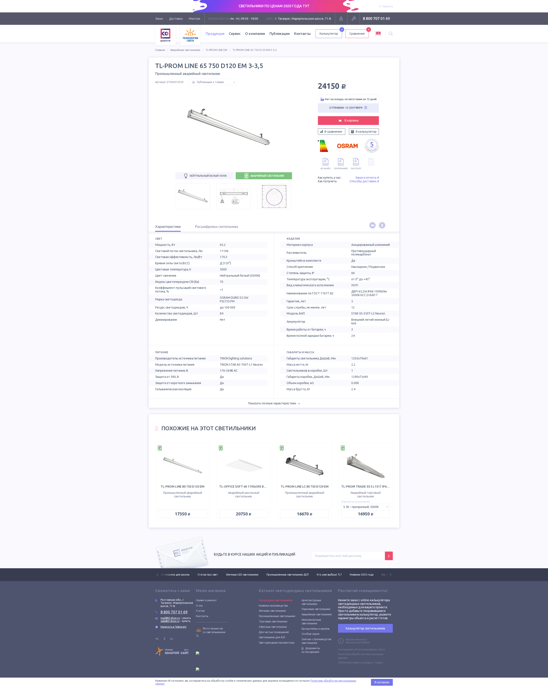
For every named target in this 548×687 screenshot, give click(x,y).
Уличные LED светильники (204, 574)
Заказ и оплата (365, 177)
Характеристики (168, 227)
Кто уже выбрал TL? (290, 574)
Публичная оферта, (350, 662)
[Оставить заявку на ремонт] (353, 18)
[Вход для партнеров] (341, 18)
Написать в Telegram (173, 626)
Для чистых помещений (274, 632)
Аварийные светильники (185, 50)
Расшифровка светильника (216, 227)
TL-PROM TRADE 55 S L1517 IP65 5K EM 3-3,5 (373, 486)
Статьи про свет (169, 574)
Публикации (280, 34)
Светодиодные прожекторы (277, 642)
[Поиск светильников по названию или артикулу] (391, 34)
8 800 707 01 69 (376, 18)
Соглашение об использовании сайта (361, 649)
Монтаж (194, 18)
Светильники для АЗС (272, 637)
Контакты (302, 34)
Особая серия (310, 633)
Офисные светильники (273, 626)
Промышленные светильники (277, 616)
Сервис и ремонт (206, 600)
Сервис (235, 34)
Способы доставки (363, 181)
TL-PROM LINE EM (216, 50)
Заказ (159, 18)
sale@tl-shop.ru (170, 621)
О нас (199, 605)
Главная (160, 50)
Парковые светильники (316, 609)
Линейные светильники (386, 574)
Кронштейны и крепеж (316, 628)
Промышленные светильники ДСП (249, 574)
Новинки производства (273, 605)
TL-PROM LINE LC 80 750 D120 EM (305, 486)
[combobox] (365, 507)
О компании (255, 34)
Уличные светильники (272, 610)
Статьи (200, 610)
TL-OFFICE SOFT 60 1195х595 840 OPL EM (249, 486)
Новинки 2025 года (323, 574)
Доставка (176, 18)
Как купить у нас (353, 574)
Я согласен (381, 682)
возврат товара (373, 662)
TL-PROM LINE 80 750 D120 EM (182, 486)
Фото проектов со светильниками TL (210, 632)
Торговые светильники (273, 621)
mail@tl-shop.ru (170, 618)
